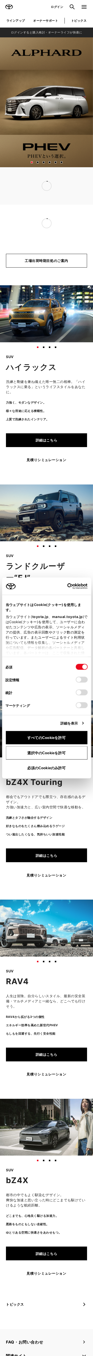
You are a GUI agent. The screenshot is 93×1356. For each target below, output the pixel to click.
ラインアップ (15, 20)
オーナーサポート (45, 20)
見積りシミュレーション (46, 460)
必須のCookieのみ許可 (46, 768)
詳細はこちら (46, 440)
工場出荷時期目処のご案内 (46, 260)
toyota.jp (40, 617)
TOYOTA (9, 7)
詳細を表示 (69, 723)
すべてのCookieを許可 (46, 738)
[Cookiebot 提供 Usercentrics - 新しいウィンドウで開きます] (65, 586)
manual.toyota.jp (67, 617)
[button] (32, 162)
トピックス (79, 20)
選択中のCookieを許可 (46, 753)
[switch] (82, 680)
